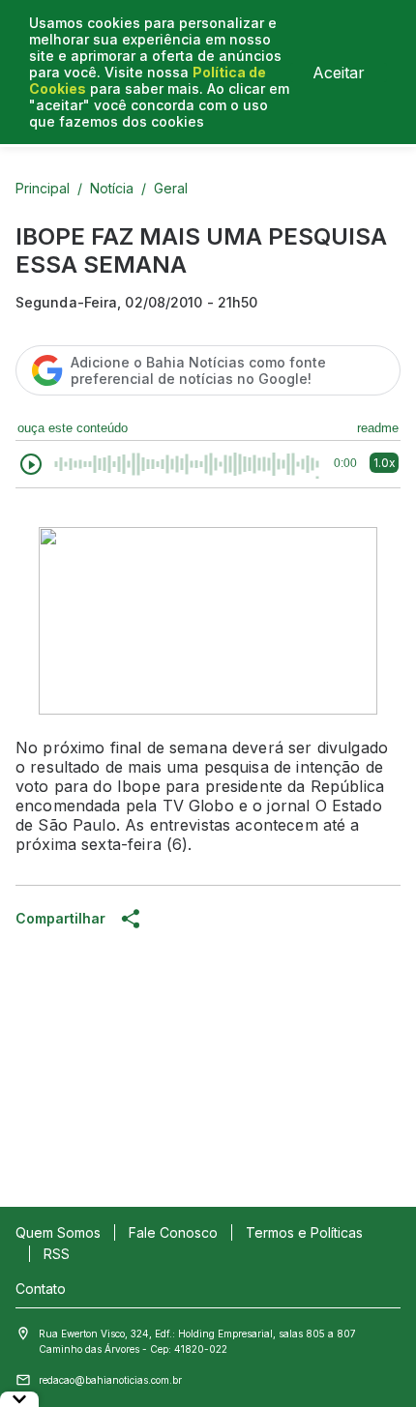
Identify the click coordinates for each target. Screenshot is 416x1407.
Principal (42, 188)
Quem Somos (58, 1232)
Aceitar (338, 72)
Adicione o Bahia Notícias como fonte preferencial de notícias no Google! (198, 370)
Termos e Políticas (304, 1232)
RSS (57, 1254)
